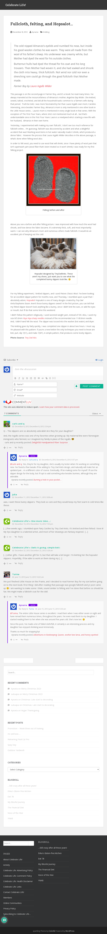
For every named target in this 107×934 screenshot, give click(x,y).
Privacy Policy (9, 908)
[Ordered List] (31, 378)
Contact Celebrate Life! (13, 892)
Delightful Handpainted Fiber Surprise (50, 442)
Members (7, 897)
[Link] (46, 378)
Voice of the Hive (15, 813)
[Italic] (19, 378)
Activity (6, 865)
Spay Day (12, 744)
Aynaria (35, 32)
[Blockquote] (39, 378)
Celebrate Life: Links (12, 886)
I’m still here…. (14, 734)
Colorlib (52, 931)
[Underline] (23, 378)
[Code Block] (43, 378)
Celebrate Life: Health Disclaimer (18, 881)
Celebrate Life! (15, 5)
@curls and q (16, 464)
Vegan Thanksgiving (30, 710)
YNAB (10, 818)
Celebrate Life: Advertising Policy (18, 870)
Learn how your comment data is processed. (59, 407)
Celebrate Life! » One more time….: (31, 521)
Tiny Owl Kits (31, 337)
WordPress (69, 931)
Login (100, 360)
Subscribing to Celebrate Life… (17, 914)
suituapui (15, 694)
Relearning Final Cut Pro (18, 739)
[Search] (96, 672)
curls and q (18, 423)
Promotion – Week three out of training (25, 728)
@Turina (14, 613)
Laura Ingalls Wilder (41, 86)
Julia (14, 494)
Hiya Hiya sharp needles (34, 318)
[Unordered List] (35, 378)
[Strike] (27, 378)
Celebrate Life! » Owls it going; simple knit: (36, 547)
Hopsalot (30, 300)
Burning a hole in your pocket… (47, 479)
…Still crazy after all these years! (22, 785)
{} (50, 378)
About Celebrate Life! (12, 859)
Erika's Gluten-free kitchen (19, 791)
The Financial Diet (16, 807)
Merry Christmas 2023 (31, 688)
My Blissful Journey (16, 802)
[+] (54, 378)
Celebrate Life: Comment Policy (17, 875)
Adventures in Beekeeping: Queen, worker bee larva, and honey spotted (65, 634)
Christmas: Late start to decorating (37, 699)
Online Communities (12, 903)
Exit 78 (11, 796)
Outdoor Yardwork (16, 750)
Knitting (46, 32)
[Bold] (15, 378)
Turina (15, 574)
